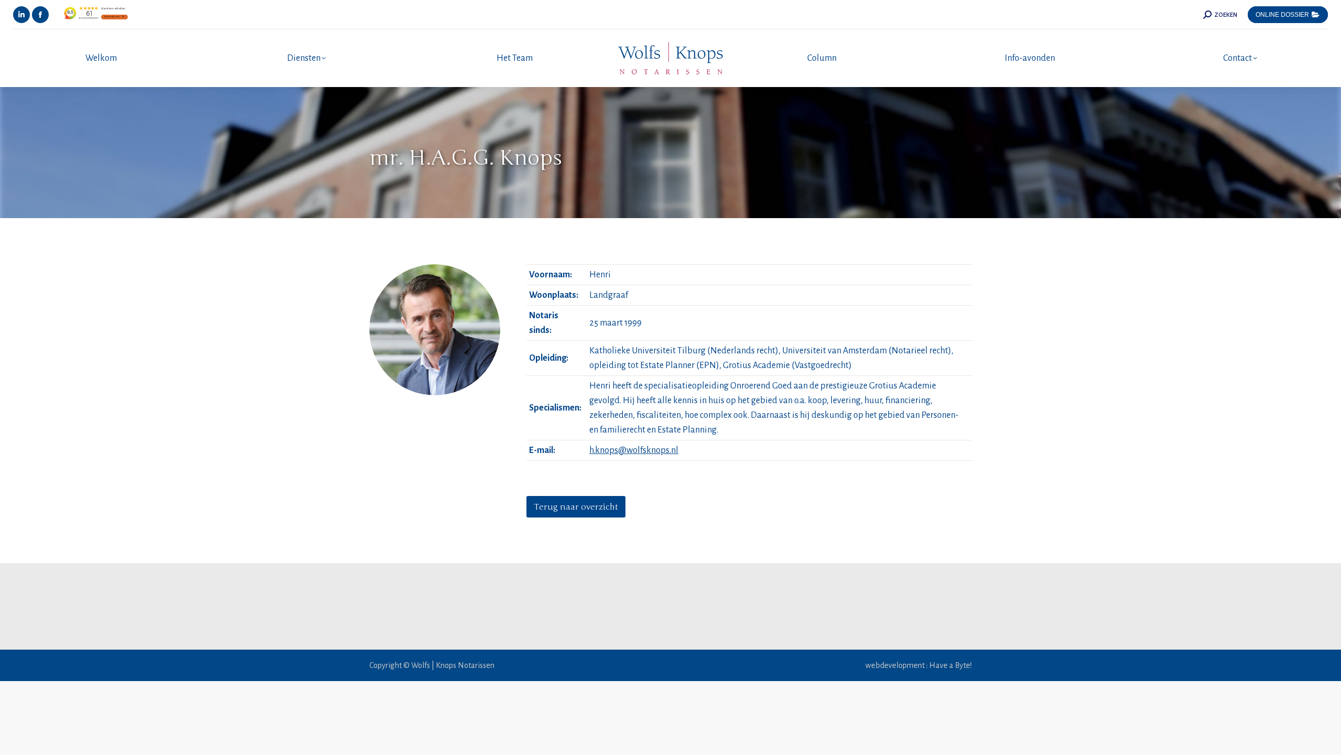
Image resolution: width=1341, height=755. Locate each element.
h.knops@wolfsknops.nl (633, 450)
